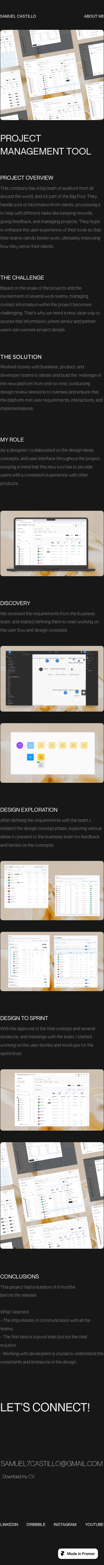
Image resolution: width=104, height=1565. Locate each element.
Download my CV (18, 1476)
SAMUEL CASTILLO (18, 16)
